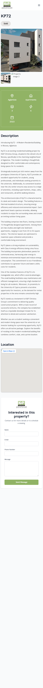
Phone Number (10, 449)
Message (7, 459)
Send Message (21, 482)
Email (6, 440)
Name (7, 430)
